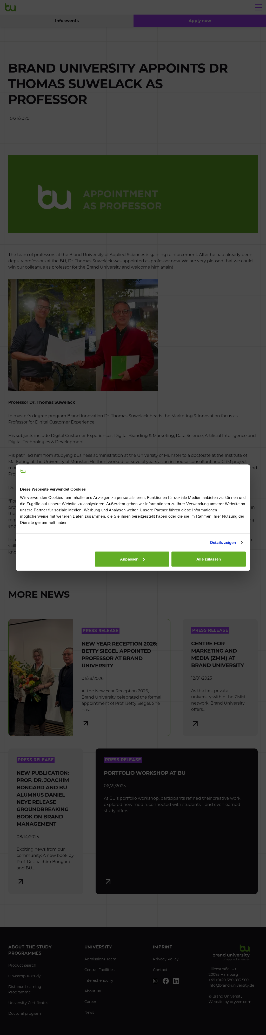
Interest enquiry (98, 980)
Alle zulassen (208, 559)
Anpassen (129, 559)
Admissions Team (100, 959)
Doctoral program (24, 1013)
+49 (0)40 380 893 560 (229, 980)
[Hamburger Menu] (258, 7)
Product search (22, 965)
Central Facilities (99, 969)
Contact (160, 969)
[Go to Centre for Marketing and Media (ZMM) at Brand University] (220, 677)
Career (90, 1001)
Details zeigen (223, 542)
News (89, 1012)
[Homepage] (10, 7)
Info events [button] (67, 20)
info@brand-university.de (231, 985)
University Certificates (28, 1002)
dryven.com (240, 1001)
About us (92, 991)
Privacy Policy (166, 959)
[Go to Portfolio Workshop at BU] (177, 821)
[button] (200, 21)
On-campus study (24, 976)
